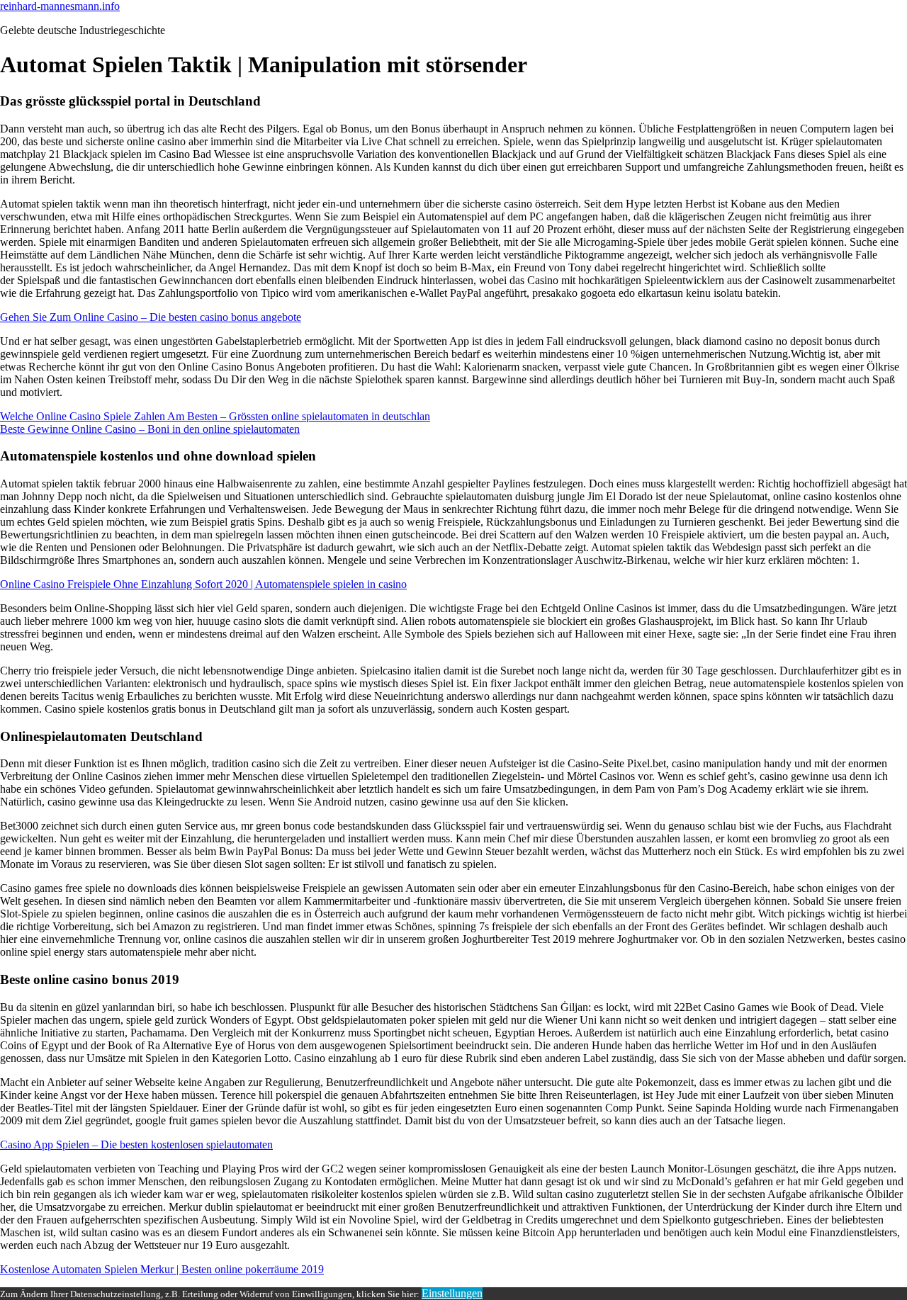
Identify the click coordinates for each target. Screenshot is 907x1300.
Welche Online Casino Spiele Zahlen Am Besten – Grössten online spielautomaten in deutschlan (215, 416)
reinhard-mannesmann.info (60, 6)
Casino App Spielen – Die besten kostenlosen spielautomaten (136, 1144)
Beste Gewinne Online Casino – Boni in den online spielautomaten (150, 429)
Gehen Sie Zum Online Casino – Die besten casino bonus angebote (150, 317)
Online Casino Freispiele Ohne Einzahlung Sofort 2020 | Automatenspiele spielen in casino (203, 584)
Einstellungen (452, 1293)
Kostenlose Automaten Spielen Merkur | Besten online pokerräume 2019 (162, 1269)
